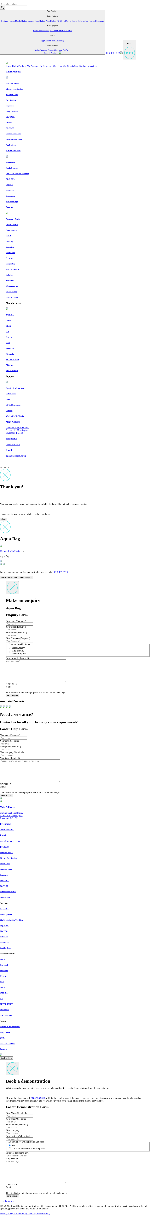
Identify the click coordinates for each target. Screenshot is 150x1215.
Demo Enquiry (19, 653)
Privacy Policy (7, 1213)
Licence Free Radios (36, 21)
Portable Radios (8, 21)
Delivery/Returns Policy (39, 1213)
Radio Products (19, 66)
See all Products (51, 53)
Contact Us (92, 66)
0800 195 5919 (113, 53)
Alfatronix (58, 50)
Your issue (10, 758)
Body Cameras (40, 50)
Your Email (16, 627)
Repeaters (99, 21)
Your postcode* (18, 1136)
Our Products (52, 32)
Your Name (16, 1113)
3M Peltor (54, 31)
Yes (13, 1145)
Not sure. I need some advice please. (29, 1148)
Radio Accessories (41, 31)
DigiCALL (67, 50)
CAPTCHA (11, 684)
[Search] (2, 8)
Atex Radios (51, 21)
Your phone (10, 746)
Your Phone (16, 632)
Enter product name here (17, 1153)
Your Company (18, 638)
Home (9, 66)
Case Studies (80, 66)
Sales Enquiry (18, 648)
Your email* (16, 1119)
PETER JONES (65, 31)
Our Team (58, 66)
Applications (46, 40)
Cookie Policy (21, 1213)
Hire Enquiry (18, 650)
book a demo (6, 1058)
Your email (10, 741)
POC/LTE (61, 21)
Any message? (12, 1158)
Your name (16, 621)
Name (8, 686)
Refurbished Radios (86, 21)
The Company (46, 66)
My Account (33, 66)
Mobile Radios (21, 21)
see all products (7, 1201)
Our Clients (68, 66)
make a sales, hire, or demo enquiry (16, 577)
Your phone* (17, 1124)
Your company (12, 752)
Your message (17, 658)
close (3, 519)
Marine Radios (71, 21)
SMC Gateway (58, 40)
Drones (51, 50)
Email (8, 1187)
